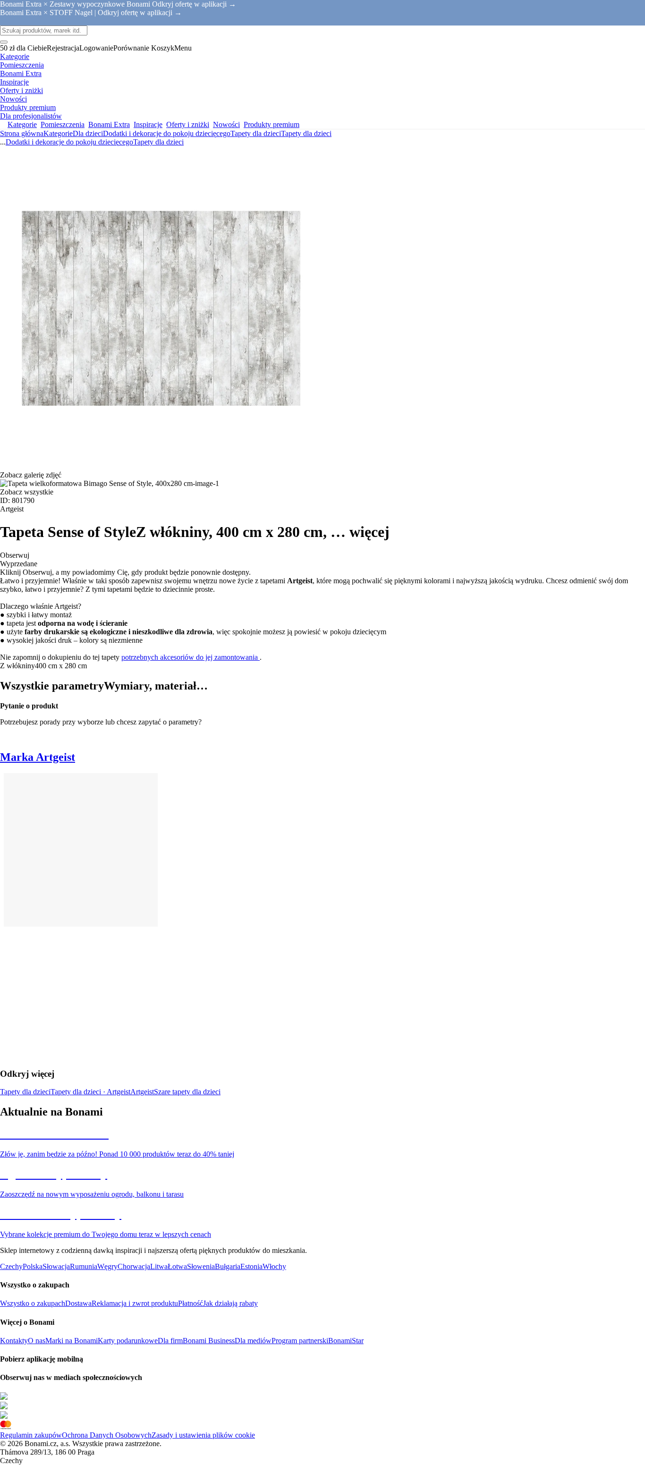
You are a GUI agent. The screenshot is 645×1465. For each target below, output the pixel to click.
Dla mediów (253, 1341)
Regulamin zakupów (31, 1435)
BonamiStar (346, 1341)
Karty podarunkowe (128, 1341)
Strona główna (21, 133)
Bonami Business (209, 1341)
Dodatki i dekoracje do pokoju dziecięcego (166, 133)
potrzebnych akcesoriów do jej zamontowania (190, 657)
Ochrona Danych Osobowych (107, 1435)
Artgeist (142, 1092)
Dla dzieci (88, 133)
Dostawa (78, 1303)
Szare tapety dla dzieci (187, 1092)
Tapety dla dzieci (306, 133)
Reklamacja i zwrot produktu (135, 1303)
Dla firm (170, 1341)
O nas (36, 1341)
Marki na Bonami (71, 1341)
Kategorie (58, 133)
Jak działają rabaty (230, 1303)
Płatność (190, 1303)
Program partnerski (300, 1341)
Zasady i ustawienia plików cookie (203, 1435)
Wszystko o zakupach (32, 1303)
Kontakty (14, 1341)
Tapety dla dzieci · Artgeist (90, 1092)
